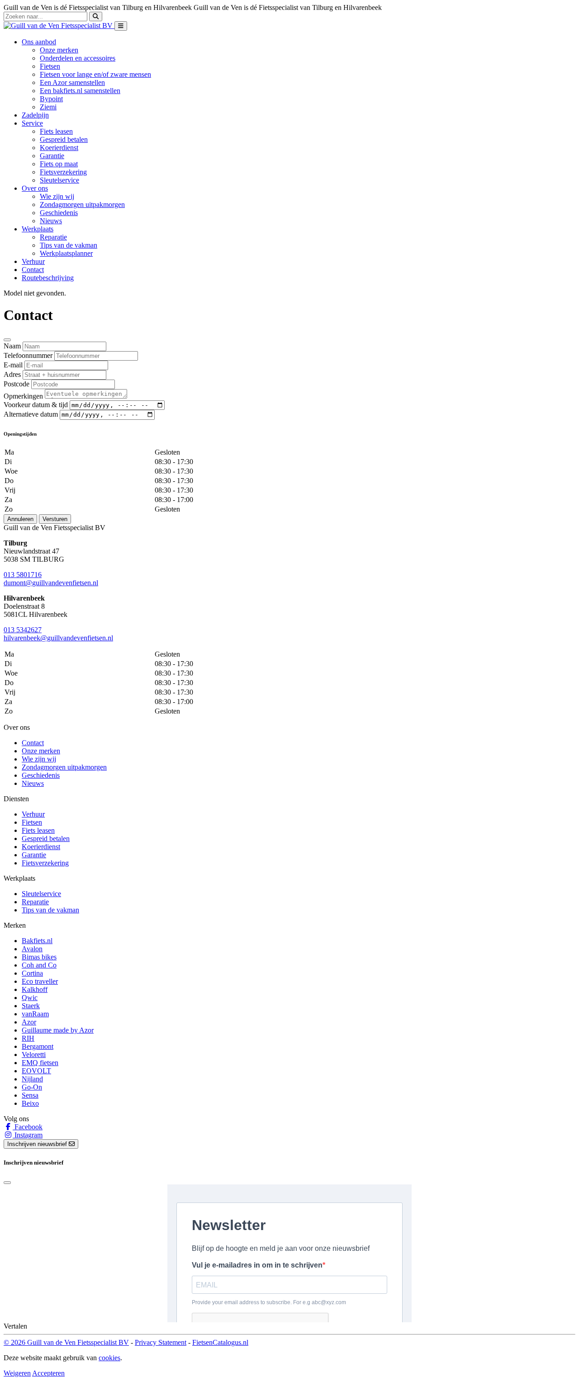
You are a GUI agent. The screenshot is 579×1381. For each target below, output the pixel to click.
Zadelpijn (35, 115)
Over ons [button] (35, 188)
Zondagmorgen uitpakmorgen (82, 204)
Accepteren (48, 1373)
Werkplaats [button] (37, 229)
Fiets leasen (56, 131)
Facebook (28, 1127)
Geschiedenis (59, 212)
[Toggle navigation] (120, 26)
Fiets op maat (59, 164)
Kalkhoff (34, 989)
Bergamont (37, 1046)
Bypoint (51, 99)
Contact (33, 269)
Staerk (31, 1006)
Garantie (52, 156)
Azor (29, 1022)
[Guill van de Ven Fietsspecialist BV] (59, 25)
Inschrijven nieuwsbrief (38, 1144)
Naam (12, 346)
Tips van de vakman (68, 245)
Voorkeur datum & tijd (36, 405)
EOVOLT (36, 1071)
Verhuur (33, 261)
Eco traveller (40, 981)
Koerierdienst (59, 147)
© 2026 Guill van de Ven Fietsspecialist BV (66, 1342)
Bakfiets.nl (37, 940)
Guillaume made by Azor (58, 1030)
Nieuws (51, 221)
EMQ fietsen (40, 1062)
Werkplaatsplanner (66, 253)
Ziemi (48, 107)
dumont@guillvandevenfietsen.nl (51, 583)
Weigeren (17, 1373)
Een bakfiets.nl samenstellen (80, 90)
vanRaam (35, 1014)
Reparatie (53, 237)
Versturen (55, 519)
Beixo (30, 1103)
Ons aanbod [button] (39, 42)
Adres (12, 374)
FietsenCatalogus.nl (220, 1342)
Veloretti (34, 1054)
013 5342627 (23, 630)
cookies (109, 1358)
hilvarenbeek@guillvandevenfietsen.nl (58, 638)
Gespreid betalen (64, 139)
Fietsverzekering (63, 172)
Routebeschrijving (48, 278)
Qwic (30, 997)
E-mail (13, 365)
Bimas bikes (39, 957)
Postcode (16, 384)
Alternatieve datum (31, 414)
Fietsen (50, 66)
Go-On (32, 1087)
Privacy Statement (160, 1342)
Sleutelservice (59, 180)
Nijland (32, 1079)
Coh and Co (39, 965)
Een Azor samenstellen (72, 82)
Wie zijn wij (57, 196)
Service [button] (32, 123)
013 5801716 (23, 574)
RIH (28, 1038)
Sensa (30, 1095)
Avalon (32, 949)
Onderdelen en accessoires (77, 58)
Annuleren (20, 519)
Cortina (32, 973)
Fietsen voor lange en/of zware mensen (95, 74)
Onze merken (59, 50)
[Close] (7, 339)
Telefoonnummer (28, 355)
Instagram (28, 1135)
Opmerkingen (23, 396)
